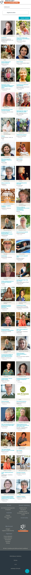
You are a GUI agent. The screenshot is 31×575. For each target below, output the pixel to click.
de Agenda (7, 509)
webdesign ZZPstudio (15, 568)
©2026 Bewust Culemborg (15, 556)
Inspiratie (8, 515)
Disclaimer (7, 541)
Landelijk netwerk (23, 511)
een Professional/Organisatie (8, 508)
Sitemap (8, 543)
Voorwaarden (8, 539)
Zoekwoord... (7, 7)
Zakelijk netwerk (23, 508)
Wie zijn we (23, 509)
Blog (8, 518)
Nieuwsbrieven (7, 517)
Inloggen (8, 529)
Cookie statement (8, 538)
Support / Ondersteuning (8, 530)
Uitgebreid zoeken (11, 12)
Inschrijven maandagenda (23, 513)
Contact (23, 514)
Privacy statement (8, 536)
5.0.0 (16, 564)
